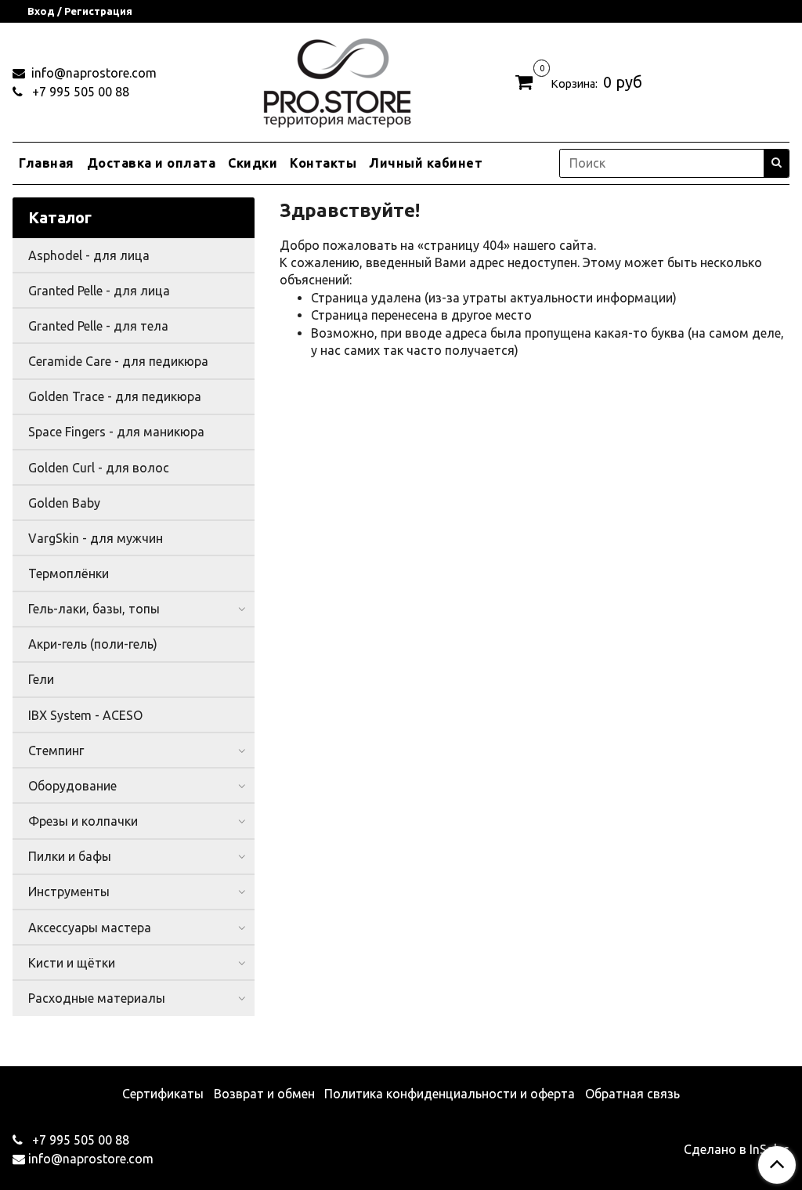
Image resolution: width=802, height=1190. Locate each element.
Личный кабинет (425, 163)
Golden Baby (64, 503)
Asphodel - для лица (89, 255)
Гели (41, 679)
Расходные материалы (96, 998)
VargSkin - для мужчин (95, 538)
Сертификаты (163, 1094)
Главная (46, 163)
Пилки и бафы (69, 856)
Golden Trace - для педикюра (114, 396)
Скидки (252, 163)
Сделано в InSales (736, 1149)
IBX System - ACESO (85, 715)
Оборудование (72, 786)
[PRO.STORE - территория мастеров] (336, 78)
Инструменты (69, 891)
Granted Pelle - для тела (98, 326)
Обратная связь (632, 1094)
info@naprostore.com (92, 73)
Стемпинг (56, 750)
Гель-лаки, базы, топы (94, 609)
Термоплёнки (68, 573)
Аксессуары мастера (89, 928)
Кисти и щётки (71, 963)
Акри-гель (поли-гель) (92, 644)
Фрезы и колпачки (83, 821)
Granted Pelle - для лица (99, 291)
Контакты (323, 163)
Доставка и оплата (151, 163)
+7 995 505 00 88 (79, 92)
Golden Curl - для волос (98, 468)
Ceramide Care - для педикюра (118, 361)
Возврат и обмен (264, 1094)
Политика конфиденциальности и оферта (449, 1094)
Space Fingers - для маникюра (116, 432)
